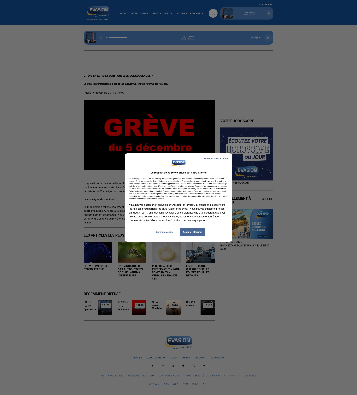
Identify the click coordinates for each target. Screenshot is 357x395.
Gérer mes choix (164, 231)
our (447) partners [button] (142, 178)
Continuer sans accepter (216, 158)
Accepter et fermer (192, 231)
